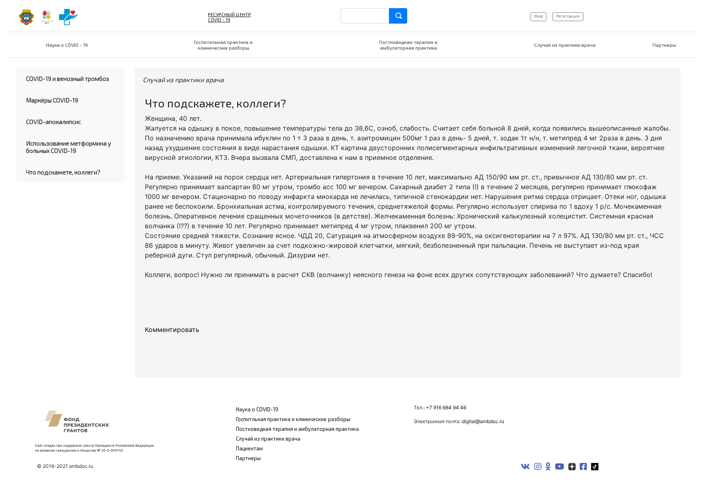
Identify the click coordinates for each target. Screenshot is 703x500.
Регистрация (568, 15)
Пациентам (249, 448)
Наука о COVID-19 (257, 409)
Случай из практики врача (268, 438)
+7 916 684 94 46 (446, 407)
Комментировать (172, 329)
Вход (538, 15)
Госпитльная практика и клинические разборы (293, 419)
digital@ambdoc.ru (483, 421)
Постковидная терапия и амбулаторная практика (297, 429)
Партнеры (248, 458)
